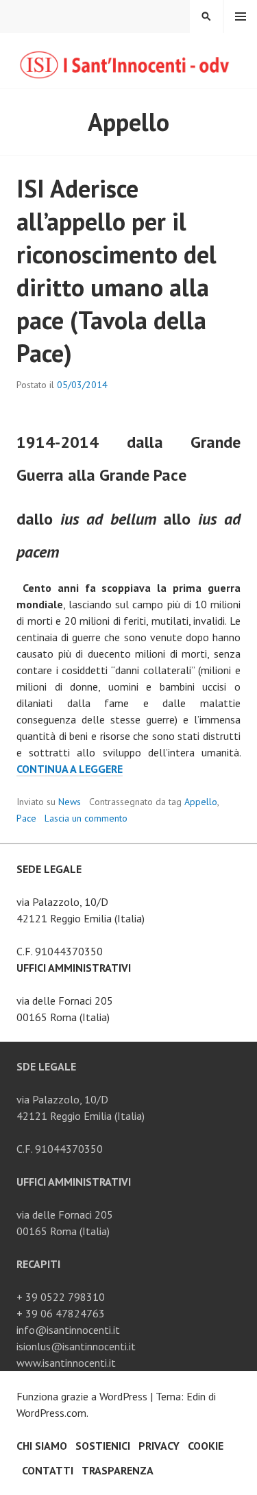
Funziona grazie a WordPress (81, 1396)
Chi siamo (41, 1445)
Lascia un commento (86, 818)
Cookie (205, 1445)
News (69, 802)
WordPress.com (51, 1413)
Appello (200, 802)
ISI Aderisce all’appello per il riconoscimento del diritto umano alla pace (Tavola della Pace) (116, 270)
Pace (26, 818)
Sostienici (102, 1445)
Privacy (159, 1445)
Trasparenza (118, 1470)
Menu (240, 16)
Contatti (47, 1470)
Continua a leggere (69, 769)
